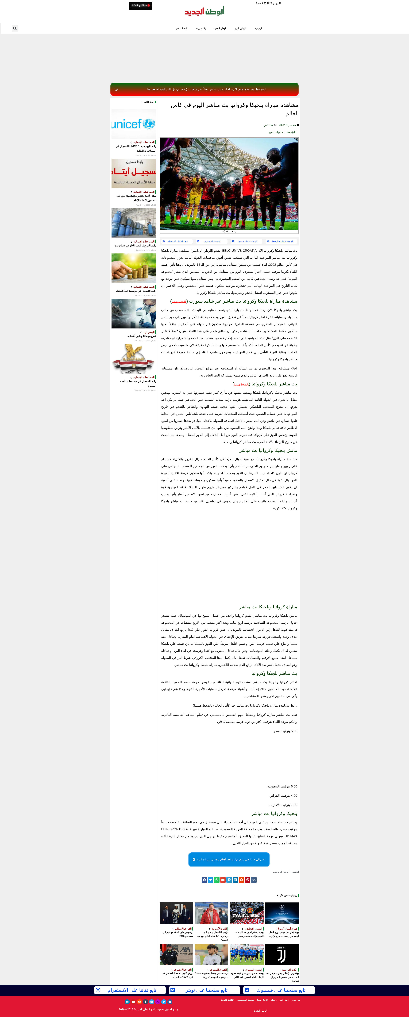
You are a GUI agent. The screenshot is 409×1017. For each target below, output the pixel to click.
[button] (204, 89)
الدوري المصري (253, 969)
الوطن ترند (148, 332)
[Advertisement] (204, 57)
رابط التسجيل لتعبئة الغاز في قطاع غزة (135, 245)
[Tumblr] (145, 1001)
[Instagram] (157, 1001)
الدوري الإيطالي (183, 928)
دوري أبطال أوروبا (287, 928)
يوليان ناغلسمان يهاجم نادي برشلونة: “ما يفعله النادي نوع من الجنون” (212, 936)
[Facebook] (169, 1001)
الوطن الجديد (220, 28)
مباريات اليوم (276, 132)
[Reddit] (139, 1001)
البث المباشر (182, 28)
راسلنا (274, 1000)
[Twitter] (163, 1001)
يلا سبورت (201, 28)
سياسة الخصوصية (245, 1000)
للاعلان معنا (262, 1000)
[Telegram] (151, 1001)
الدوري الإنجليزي (253, 928)
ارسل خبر (284, 1000)
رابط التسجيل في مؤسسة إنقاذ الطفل (136, 291)
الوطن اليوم (240, 28)
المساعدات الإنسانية (143, 142)
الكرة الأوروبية (219, 928)
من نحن (296, 1000)
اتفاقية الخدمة (227, 1000)
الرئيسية (258, 28)
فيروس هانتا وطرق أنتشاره (141, 336)
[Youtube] (133, 1001)
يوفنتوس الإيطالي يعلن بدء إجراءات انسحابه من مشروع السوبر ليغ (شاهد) (282, 977)
